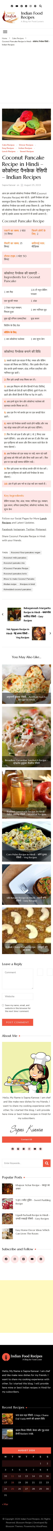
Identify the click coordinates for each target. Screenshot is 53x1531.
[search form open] (40, 6)
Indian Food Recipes (32, 15)
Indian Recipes (25, 148)
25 (12, 1488)
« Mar (5, 1504)
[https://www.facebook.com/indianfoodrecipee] (6, 1259)
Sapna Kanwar (8, 185)
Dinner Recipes (26, 145)
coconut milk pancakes (15, 557)
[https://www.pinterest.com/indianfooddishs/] (41, 1259)
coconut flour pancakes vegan (26, 552)
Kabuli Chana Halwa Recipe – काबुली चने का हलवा (26, 948)
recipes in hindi (28, 584)
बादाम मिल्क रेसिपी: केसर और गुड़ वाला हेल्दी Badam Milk (32, 1432)
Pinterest (41, 529)
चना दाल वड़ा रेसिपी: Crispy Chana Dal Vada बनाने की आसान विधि (32, 1417)
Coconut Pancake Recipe (16, 568)
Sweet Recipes (27, 152)
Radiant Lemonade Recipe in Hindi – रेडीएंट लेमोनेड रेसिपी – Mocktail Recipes (26, 813)
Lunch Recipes (8, 152)
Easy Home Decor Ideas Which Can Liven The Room (32, 1231)
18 (12, 1482)
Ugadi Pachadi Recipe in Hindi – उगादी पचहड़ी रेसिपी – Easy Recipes (33, 1217)
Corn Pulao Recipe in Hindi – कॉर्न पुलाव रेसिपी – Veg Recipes (26, 856)
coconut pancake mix (15, 563)
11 (12, 1476)
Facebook (7, 529)
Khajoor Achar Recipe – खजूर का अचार (33, 1187)
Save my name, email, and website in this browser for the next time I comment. (18, 1008)
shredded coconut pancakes (18, 589)
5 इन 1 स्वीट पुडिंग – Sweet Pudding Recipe (33, 1202)
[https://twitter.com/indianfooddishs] (23, 1259)
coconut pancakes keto (16, 573)
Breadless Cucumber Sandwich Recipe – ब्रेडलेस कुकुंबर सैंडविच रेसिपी (26, 762)
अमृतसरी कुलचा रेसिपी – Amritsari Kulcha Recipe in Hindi (27, 698)
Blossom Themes (14, 1526)
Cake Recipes (8, 145)
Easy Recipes (8, 148)
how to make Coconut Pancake (19, 578)
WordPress (41, 1526)
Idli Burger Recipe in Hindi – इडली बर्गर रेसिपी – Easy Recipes (26, 899)
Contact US (26, 1139)
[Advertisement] (26, 74)
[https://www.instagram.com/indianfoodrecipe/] (15, 1259)
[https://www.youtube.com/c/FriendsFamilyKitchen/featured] (32, 1259)
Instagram (19, 529)
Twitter (30, 529)
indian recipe (10, 584)
